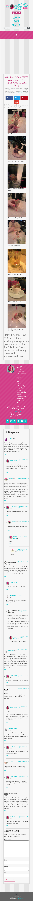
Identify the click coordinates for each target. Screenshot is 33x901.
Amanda (10, 438)
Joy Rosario (13, 595)
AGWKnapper (20, 898)
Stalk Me (16, 21)
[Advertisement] (16, 56)
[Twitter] (18, 421)
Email (6, 866)
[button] (16, 34)
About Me (16, 17)
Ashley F (10, 478)
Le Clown (10, 688)
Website (6, 872)
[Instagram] (11, 421)
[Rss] (19, 13)
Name (6, 860)
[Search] (28, 28)
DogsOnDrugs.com (12, 728)
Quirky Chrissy (13, 460)
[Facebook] (7, 421)
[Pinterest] (13, 13)
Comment (7, 839)
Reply (5, 454)
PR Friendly (16, 24)
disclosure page (21, 92)
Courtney (10, 761)
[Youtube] (16, 13)
